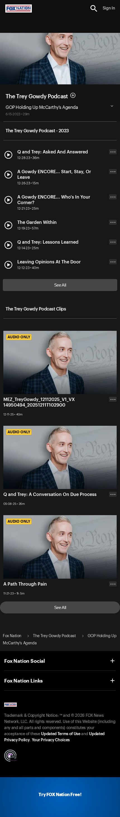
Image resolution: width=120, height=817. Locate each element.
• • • (113, 151)
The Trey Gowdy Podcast (37, 96)
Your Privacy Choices (51, 740)
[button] (94, 8)
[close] (113, 421)
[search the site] (94, 8)
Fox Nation (12, 636)
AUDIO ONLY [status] (19, 337)
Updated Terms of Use (60, 734)
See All (60, 285)
